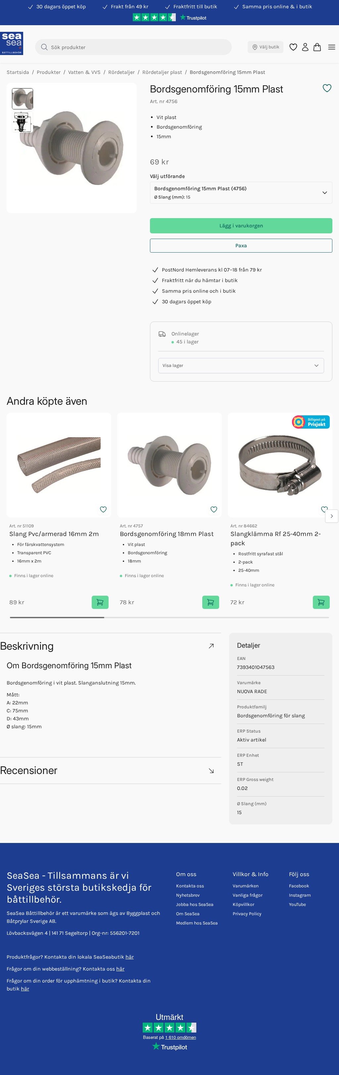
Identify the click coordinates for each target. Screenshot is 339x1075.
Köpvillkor (243, 904)
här (129, 957)
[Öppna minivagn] (317, 47)
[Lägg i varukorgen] (100, 602)
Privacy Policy (247, 914)
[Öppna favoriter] (293, 47)
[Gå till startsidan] (11, 43)
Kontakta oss (190, 886)
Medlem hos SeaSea (197, 923)
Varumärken (246, 886)
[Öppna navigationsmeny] (331, 47)
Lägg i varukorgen (241, 225)
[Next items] (331, 516)
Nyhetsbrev (188, 895)
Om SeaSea (188, 914)
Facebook (299, 886)
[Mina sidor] (305, 47)
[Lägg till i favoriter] (103, 509)
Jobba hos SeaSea (195, 904)
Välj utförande (167, 176)
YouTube (297, 904)
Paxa (241, 245)
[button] (110, 646)
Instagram (300, 895)
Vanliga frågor (248, 895)
